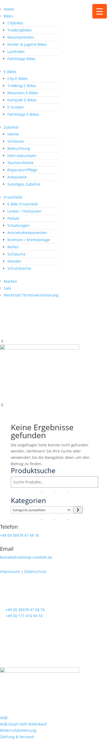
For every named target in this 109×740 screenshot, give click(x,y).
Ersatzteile (13, 197)
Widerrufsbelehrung (18, 730)
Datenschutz (35, 571)
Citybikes (15, 22)
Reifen (13, 246)
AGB (3, 717)
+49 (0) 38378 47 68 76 (19, 535)
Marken (10, 281)
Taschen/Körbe (20, 162)
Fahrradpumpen (22, 155)
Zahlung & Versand (17, 736)
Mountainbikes (20, 37)
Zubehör (11, 127)
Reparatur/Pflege (22, 169)
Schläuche (16, 254)
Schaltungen (18, 225)
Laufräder (16, 51)
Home (9, 9)
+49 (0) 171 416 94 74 (24, 615)
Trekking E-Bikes (21, 85)
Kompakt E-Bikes (22, 99)
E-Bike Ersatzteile (22, 204)
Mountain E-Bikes (22, 92)
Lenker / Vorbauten (24, 211)
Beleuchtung (18, 148)
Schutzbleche (19, 268)
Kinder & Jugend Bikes (27, 44)
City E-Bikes (17, 78)
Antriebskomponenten (27, 232)
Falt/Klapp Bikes (21, 58)
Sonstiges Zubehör (23, 184)
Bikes (8, 16)
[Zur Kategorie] (78, 509)
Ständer (14, 261)
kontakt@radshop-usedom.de (26, 557)
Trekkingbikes (19, 30)
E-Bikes (10, 71)
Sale (7, 288)
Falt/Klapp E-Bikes (23, 114)
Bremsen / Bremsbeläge (28, 239)
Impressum (10, 571)
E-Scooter (15, 107)
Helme (13, 134)
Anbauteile (17, 177)
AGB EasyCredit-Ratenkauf (23, 723)
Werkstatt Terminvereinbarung (31, 295)
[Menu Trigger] (99, 11)
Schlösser (15, 141)
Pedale (13, 218)
